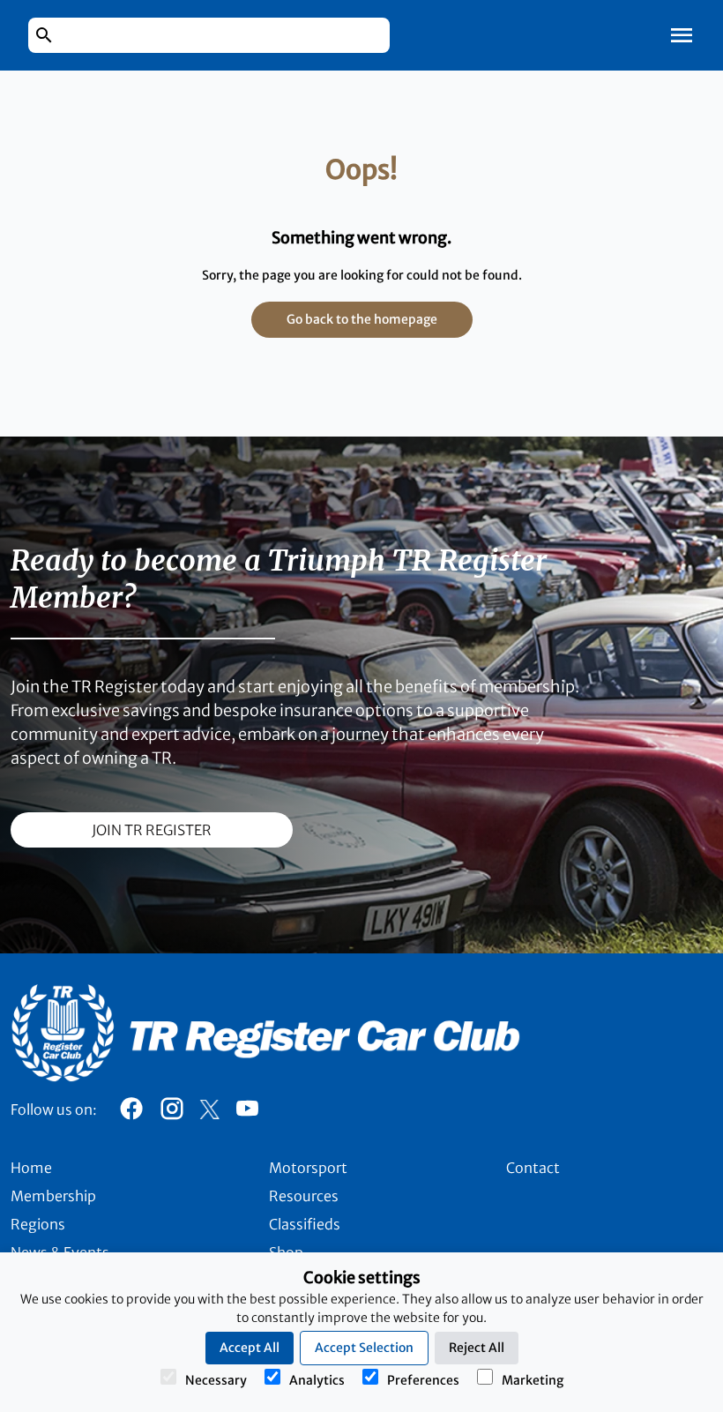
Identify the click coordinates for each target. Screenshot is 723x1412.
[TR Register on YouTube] (247, 1113)
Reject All (476, 1348)
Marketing (532, 1380)
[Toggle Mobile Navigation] (681, 35)
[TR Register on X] (209, 1109)
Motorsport (308, 1168)
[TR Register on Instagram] (172, 1113)
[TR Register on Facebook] (131, 1113)
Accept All (250, 1348)
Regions (38, 1224)
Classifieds (304, 1224)
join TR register (152, 830)
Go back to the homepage (362, 319)
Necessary (216, 1380)
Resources (304, 1196)
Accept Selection (364, 1348)
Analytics (317, 1380)
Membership (53, 1196)
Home (31, 1168)
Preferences (423, 1380)
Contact (533, 1168)
